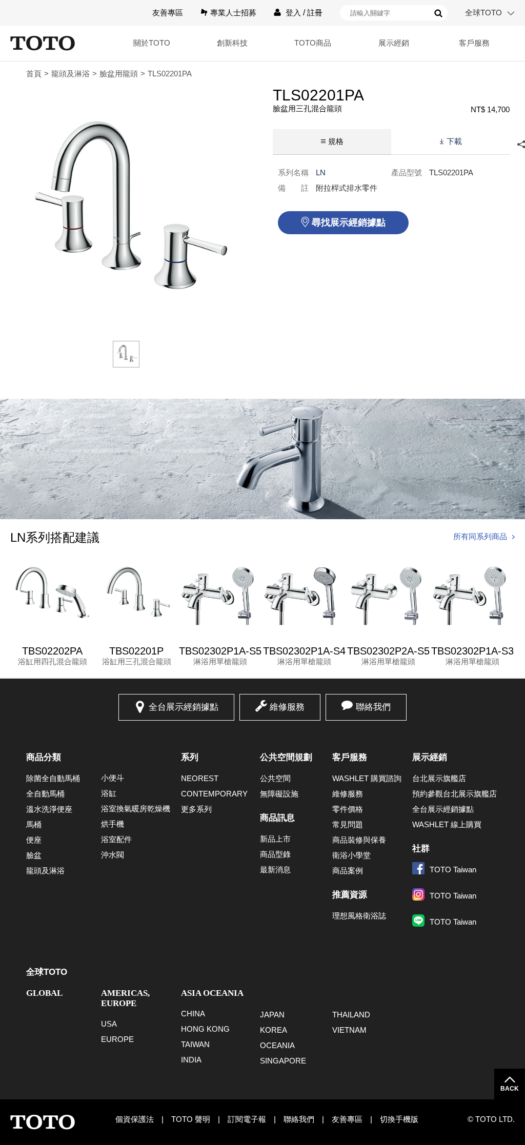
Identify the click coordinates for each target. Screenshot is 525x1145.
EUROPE (117, 1039)
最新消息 (275, 869)
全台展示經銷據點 (183, 707)
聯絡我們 (373, 707)
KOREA (273, 1030)
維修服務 (287, 707)
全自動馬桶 (45, 793)
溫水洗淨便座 (49, 809)
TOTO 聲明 (190, 1119)
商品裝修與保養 (359, 839)
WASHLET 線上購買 (446, 824)
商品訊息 (277, 818)
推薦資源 (349, 894)
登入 (293, 12)
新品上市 (275, 838)
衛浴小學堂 (351, 855)
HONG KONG (205, 1029)
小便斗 (112, 777)
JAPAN (272, 1014)
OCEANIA (277, 1045)
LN (321, 172)
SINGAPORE (283, 1060)
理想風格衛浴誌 (359, 915)
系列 (189, 757)
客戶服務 (349, 757)
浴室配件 (116, 839)
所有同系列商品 (480, 536)
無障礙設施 (279, 793)
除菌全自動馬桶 (53, 778)
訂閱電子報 (247, 1119)
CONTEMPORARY (214, 793)
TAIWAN (195, 1044)
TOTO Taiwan (453, 869)
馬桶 (34, 824)
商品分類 (43, 757)
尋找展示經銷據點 (349, 222)
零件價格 (347, 809)
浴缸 (108, 793)
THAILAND (351, 1014)
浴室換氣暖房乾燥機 (135, 808)
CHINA (193, 1013)
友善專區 (167, 12)
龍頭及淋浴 (70, 73)
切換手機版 (399, 1119)
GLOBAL (44, 993)
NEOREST (199, 778)
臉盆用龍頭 (118, 73)
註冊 (314, 12)
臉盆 (34, 855)
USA (109, 1023)
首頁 (34, 73)
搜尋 (438, 13)
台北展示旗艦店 (439, 778)
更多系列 (196, 809)
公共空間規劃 (286, 757)
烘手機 (112, 824)
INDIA (191, 1059)
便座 (34, 839)
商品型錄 (275, 854)
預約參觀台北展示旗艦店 (454, 793)
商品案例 (347, 870)
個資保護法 (134, 1119)
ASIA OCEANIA (212, 993)
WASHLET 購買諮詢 (366, 778)
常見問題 (347, 824)
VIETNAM (349, 1030)
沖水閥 (112, 854)
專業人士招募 (233, 12)
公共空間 (275, 778)
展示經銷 (429, 757)
